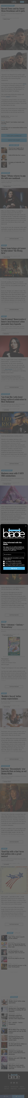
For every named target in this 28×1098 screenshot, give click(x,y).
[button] (14, 561)
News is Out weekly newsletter (13, 563)
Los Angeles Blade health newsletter (15, 565)
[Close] (25, 526)
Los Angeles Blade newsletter (13, 561)
